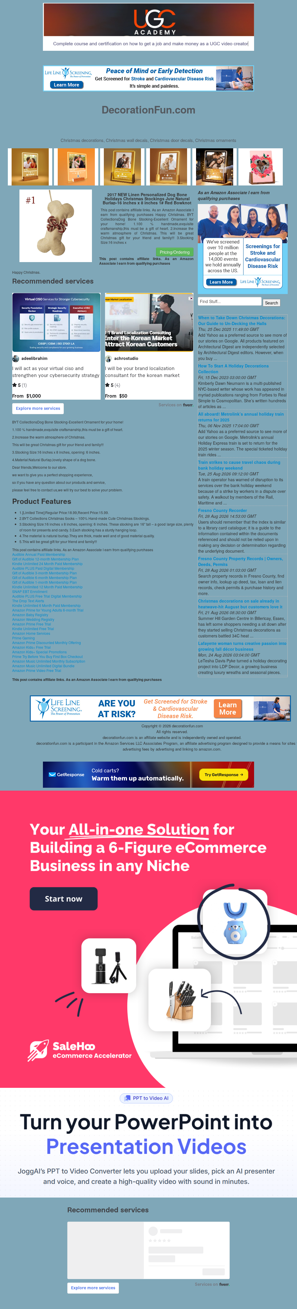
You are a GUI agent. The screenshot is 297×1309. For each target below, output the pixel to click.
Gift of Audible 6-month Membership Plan (44, 577)
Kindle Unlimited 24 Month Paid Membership (47, 563)
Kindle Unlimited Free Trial (33, 628)
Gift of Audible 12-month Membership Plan (45, 558)
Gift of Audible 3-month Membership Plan (44, 572)
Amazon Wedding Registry (33, 619)
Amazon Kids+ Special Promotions (39, 651)
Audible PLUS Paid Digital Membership (43, 568)
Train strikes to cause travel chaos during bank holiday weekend (239, 465)
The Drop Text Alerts (28, 600)
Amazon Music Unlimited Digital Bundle (43, 665)
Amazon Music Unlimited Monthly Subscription (48, 661)
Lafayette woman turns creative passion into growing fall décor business (242, 646)
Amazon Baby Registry (30, 614)
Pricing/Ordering (175, 252)
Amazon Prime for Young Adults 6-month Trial (48, 609)
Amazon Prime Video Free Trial (36, 670)
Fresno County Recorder (222, 510)
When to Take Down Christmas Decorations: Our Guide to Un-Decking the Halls (241, 320)
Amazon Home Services (31, 633)
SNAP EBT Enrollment (29, 591)
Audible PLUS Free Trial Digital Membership (47, 596)
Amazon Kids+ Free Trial (31, 647)
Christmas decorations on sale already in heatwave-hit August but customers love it (240, 604)
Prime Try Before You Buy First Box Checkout (47, 656)
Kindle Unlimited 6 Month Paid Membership (46, 605)
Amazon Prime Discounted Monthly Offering (46, 642)
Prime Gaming (23, 637)
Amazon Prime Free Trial (31, 623)
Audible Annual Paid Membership (38, 554)
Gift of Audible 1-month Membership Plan (44, 582)
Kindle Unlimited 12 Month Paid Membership (47, 586)
